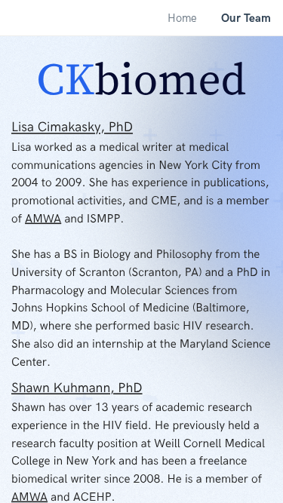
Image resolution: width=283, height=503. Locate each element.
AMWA (43, 218)
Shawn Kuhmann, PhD (77, 388)
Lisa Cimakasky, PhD (72, 128)
